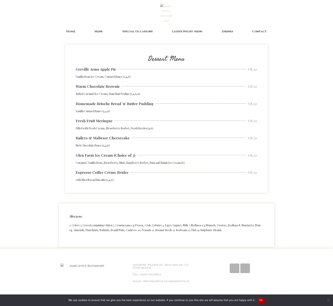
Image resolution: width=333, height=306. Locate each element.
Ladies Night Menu (187, 31)
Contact (259, 31)
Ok (261, 300)
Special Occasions (137, 31)
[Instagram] (245, 268)
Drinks (227, 31)
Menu (98, 31)
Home (70, 31)
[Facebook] (234, 268)
